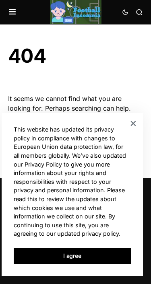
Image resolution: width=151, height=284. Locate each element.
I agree (72, 255)
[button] (12, 12)
